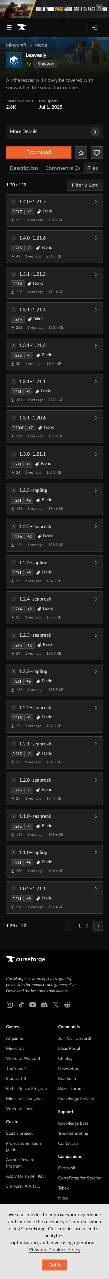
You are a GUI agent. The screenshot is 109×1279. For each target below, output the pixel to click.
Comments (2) (62, 168)
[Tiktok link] (21, 1004)
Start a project (19, 1133)
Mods (41, 45)
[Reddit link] (67, 1004)
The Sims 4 (16, 1069)
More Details (23, 131)
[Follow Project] (97, 152)
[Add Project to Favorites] (81, 152)
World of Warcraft (23, 1058)
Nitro (63, 1198)
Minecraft (16, 45)
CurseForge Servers (76, 1099)
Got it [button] (54, 1265)
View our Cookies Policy (55, 1249)
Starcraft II (16, 1079)
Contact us (68, 1143)
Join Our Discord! (74, 1038)
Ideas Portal (69, 1048)
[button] (54, 210)
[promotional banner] (54, 9)
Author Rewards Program (21, 1163)
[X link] (55, 1004)
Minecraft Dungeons (25, 1099)
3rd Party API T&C (23, 1186)
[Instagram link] (9, 1004)
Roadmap (67, 1079)
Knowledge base (73, 1123)
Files (92, 168)
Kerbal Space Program (26, 1089)
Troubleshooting (73, 1133)
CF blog (65, 1058)
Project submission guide (23, 1146)
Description (24, 168)
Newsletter (68, 1069)
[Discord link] (44, 1004)
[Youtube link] (32, 1004)
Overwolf (66, 1168)
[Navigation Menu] (9, 27)
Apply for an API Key (25, 1176)
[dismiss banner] (99, 7)
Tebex (63, 1188)
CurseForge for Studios (79, 1178)
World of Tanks (20, 1109)
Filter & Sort (85, 185)
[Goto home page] (22, 27)
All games (15, 1038)
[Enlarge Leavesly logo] (14, 60)
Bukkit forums (71, 1089)
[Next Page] (98, 926)
